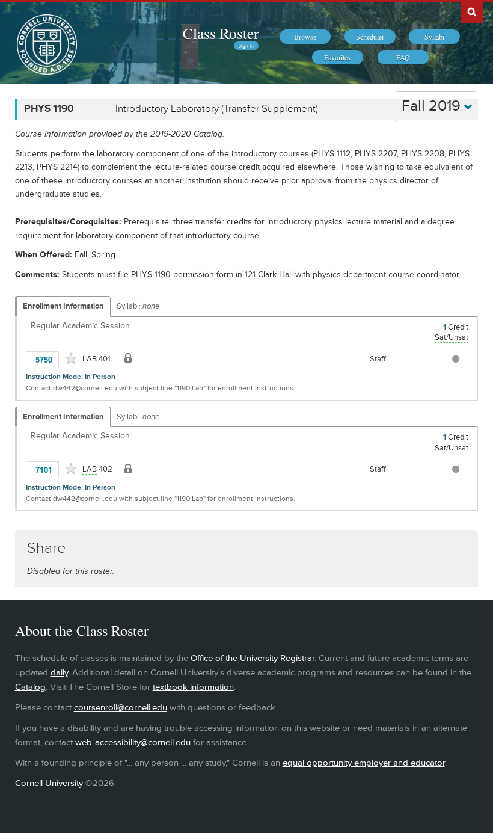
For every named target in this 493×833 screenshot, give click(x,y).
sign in (246, 45)
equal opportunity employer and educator (364, 763)
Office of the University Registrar (252, 658)
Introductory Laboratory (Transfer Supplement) (216, 109)
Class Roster (221, 33)
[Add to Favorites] (71, 358)
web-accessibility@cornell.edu (133, 742)
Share (46, 548)
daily (59, 672)
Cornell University (49, 783)
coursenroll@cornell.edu (120, 707)
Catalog (30, 687)
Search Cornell (472, 11)
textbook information (193, 687)
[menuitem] (305, 36)
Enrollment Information (63, 306)
